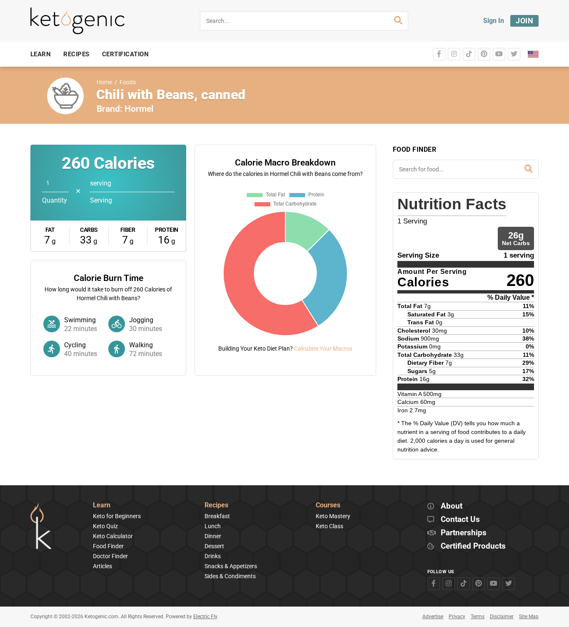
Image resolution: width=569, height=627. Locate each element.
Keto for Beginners (117, 516)
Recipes (216, 505)
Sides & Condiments (230, 576)
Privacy (457, 616)
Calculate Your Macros (323, 348)
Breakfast (217, 516)
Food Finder (108, 546)
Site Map (529, 616)
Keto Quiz (105, 526)
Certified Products (473, 546)
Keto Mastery (333, 516)
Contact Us (460, 519)
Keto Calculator (113, 536)
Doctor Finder (110, 556)
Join (524, 20)
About (451, 506)
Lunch (213, 526)
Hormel (139, 109)
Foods (128, 82)
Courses (328, 505)
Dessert (214, 546)
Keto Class (329, 526)
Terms (477, 616)
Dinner (213, 536)
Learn (101, 505)
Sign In (493, 21)
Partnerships (464, 533)
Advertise (432, 616)
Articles (102, 566)
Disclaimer (502, 616)
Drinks (213, 556)
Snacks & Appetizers (231, 566)
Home (104, 82)
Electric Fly (205, 616)
